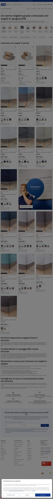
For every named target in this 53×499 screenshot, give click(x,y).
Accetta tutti (42, 495)
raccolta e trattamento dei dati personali (16, 490)
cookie (34, 490)
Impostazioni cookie (11, 495)
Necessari (27, 495)
